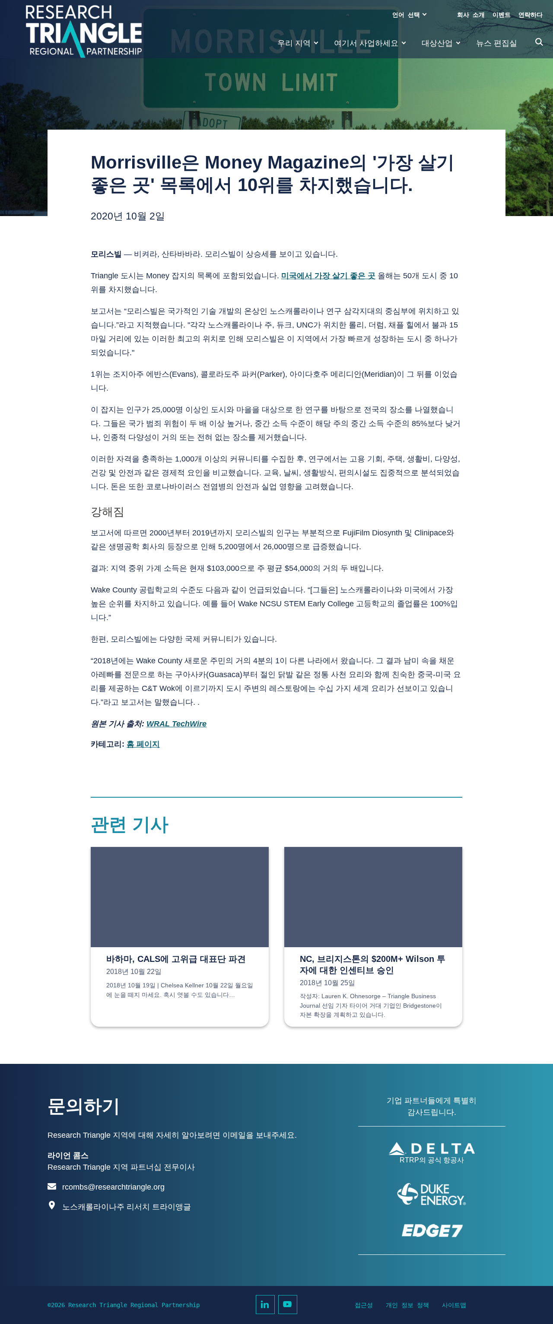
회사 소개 (471, 14)
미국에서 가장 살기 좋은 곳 (328, 275)
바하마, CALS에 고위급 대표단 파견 (176, 959)
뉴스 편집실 (496, 43)
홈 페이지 (143, 744)
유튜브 (287, 1304)
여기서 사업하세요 (366, 43)
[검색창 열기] (539, 41)
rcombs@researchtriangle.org (113, 1187)
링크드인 (265, 1304)
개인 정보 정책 (407, 1305)
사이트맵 (454, 1305)
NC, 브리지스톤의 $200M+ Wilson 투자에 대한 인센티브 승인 (372, 964)
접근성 (364, 1305)
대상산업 (437, 43)
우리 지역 (294, 43)
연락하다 (530, 14)
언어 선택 (406, 14)
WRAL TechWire (176, 723)
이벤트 (502, 14)
